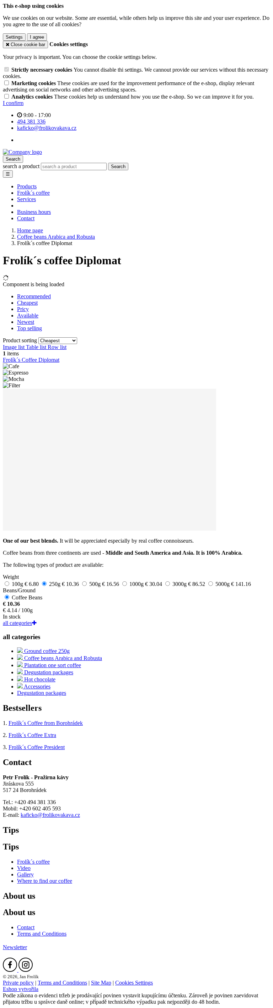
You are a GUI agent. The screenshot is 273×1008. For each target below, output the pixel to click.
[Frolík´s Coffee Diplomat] (109, 529)
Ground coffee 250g (46, 651)
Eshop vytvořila (20, 989)
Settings (14, 37)
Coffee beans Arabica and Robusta (62, 658)
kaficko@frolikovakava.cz (50, 815)
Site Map (101, 983)
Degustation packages (48, 672)
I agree (37, 37)
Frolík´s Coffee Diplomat (31, 360)
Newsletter (15, 947)
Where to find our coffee (44, 881)
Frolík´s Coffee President (37, 747)
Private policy (18, 983)
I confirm (13, 103)
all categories (17, 623)
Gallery (25, 874)
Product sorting (20, 340)
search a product (22, 166)
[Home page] (22, 152)
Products (27, 186)
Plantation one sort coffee (52, 665)
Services (26, 199)
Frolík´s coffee (33, 193)
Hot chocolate (39, 679)
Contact (25, 218)
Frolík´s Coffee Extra (32, 735)
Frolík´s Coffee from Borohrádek (46, 723)
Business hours (34, 212)
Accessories (36, 686)
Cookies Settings (134, 983)
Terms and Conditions (41, 934)
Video (24, 868)
